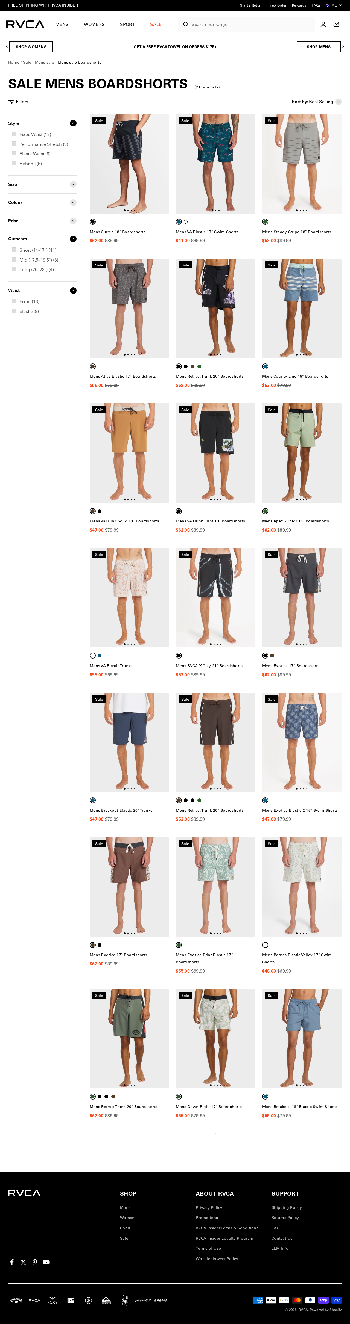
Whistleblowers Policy (217, 1258)
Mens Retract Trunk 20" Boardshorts (210, 376)
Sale (124, 1238)
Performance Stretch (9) (43, 144)
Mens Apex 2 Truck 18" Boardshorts (295, 521)
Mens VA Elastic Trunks (111, 665)
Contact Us (282, 1238)
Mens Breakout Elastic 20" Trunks (121, 810)
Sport (127, 24)
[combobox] (252, 24)
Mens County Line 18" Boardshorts (295, 376)
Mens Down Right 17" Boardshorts (209, 1106)
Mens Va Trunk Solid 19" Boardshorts (124, 521)
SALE (156, 24)
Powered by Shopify (326, 1310)
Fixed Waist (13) (35, 134)
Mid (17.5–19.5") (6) (38, 260)
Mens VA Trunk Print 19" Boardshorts (210, 521)
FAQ (276, 1227)
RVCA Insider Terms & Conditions (227, 1227)
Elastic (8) (29, 311)
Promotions (207, 1217)
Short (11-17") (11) (37, 250)
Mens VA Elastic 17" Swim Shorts (207, 231)
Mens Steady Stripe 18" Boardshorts (296, 231)
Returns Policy (285, 1217)
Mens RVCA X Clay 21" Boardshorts (209, 665)
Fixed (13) (29, 301)
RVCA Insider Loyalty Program (224, 1238)
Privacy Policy (209, 1207)
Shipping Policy (287, 1207)
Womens (94, 24)
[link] (42, 134)
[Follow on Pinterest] (35, 1262)
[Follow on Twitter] (23, 1262)
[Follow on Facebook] (12, 1262)
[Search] (183, 24)
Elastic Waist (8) (35, 153)
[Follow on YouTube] (46, 1262)
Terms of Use (208, 1248)
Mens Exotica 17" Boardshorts (291, 665)
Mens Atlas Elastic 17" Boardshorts (123, 376)
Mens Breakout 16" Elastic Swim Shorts (299, 1106)
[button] (64, 24)
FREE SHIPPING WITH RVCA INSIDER (43, 5)
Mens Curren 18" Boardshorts (117, 231)
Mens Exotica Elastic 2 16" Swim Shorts (300, 810)
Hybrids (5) (30, 163)
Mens (62, 24)
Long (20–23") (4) (36, 269)
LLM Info (280, 1248)
